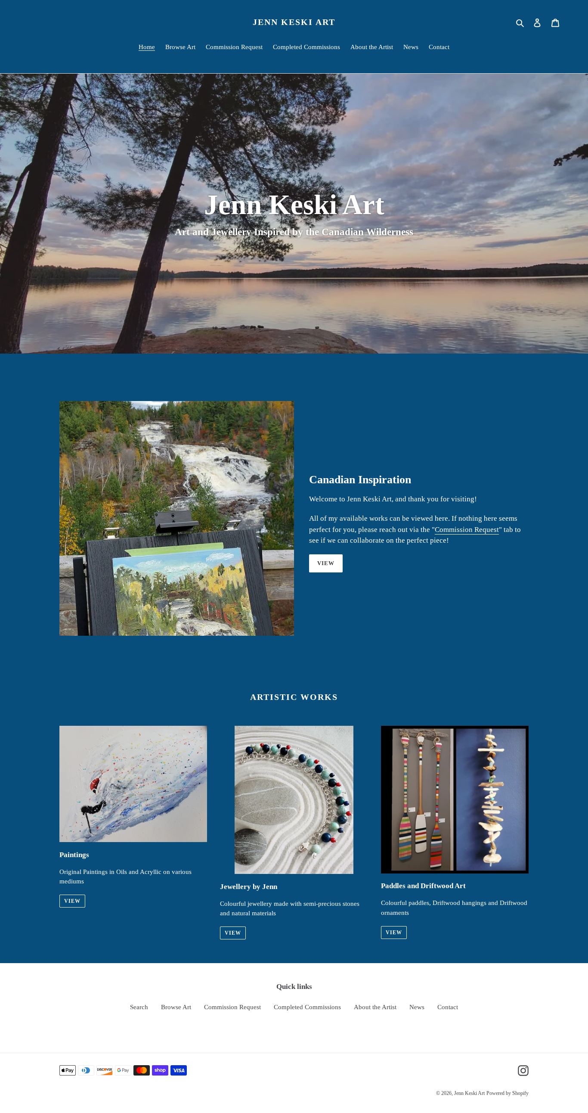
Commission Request (467, 529)
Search (139, 1007)
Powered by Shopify (507, 1093)
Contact (447, 1007)
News (416, 1007)
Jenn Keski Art (294, 22)
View (325, 563)
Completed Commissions (307, 1007)
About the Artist (375, 1007)
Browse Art (176, 1007)
